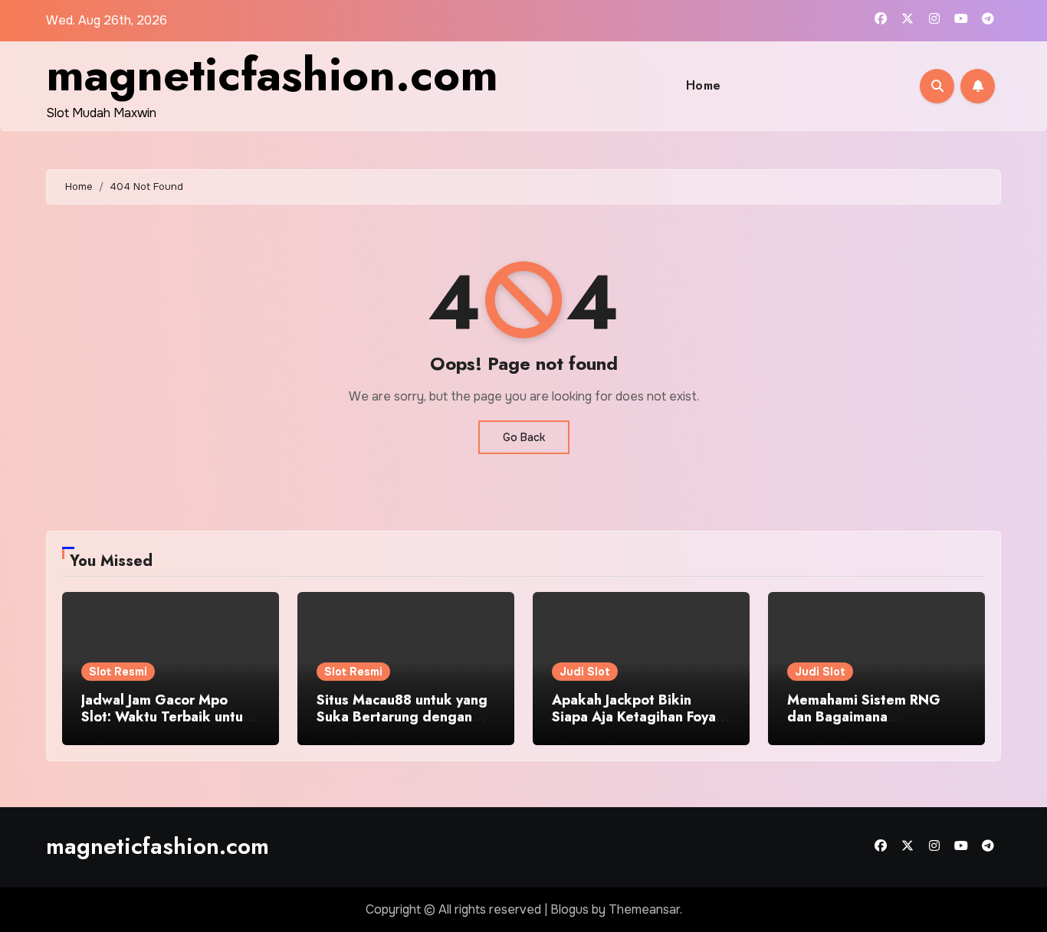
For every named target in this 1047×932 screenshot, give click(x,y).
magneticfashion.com (272, 74)
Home (703, 85)
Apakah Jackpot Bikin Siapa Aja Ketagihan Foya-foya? (636, 716)
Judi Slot (585, 672)
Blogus (569, 909)
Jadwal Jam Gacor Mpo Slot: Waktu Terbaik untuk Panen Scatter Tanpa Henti (167, 716)
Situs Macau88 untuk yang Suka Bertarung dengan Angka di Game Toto (402, 716)
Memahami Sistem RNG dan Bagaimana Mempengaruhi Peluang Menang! (864, 725)
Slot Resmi (118, 672)
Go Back (524, 437)
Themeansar (644, 909)
